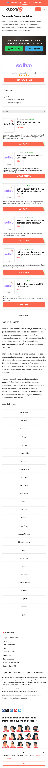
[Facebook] (3, 710)
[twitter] (7, 710)
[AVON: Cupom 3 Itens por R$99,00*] (8, 124)
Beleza (8, 97)
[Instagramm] (11, 710)
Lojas (5, 641)
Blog (4, 648)
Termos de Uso (8, 659)
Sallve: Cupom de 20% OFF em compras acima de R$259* (30, 222)
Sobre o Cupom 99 (9, 666)
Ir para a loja (25, 80)
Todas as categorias (13, 103)
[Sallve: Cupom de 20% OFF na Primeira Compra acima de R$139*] (8, 190)
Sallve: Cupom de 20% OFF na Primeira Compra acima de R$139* (30, 191)
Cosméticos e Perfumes (15, 100)
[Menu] (2, 9)
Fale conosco (8, 655)
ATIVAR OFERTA (24, 176)
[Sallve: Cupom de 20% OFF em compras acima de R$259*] (8, 222)
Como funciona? (9, 645)
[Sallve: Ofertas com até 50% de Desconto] (8, 285)
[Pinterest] (15, 710)
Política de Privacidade (11, 662)
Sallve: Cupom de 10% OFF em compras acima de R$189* (30, 253)
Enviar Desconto (38, 9)
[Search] (31, 9)
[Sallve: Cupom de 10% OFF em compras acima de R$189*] (8, 254)
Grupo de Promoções (10, 638)
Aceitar (24, 763)
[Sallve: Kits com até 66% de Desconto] (8, 157)
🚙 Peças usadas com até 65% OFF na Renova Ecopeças (24, 3)
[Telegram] (19, 710)
